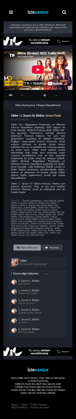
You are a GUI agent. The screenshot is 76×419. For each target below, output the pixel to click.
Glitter (61, 200)
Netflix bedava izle (20, 230)
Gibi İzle (31, 393)
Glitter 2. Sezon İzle (29, 205)
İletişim (14, 404)
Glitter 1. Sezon (19, 203)
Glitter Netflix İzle (47, 214)
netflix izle (54, 232)
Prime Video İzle (37, 387)
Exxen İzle (30, 384)
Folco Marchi (49, 200)
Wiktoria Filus (38, 235)
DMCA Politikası (19, 407)
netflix (57, 228)
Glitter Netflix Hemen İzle (24, 214)
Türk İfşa (31, 390)
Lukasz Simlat (56, 226)
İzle (38, 12)
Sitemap (51, 393)
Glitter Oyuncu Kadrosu (50, 221)
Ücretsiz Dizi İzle (18, 390)
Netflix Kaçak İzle (20, 235)
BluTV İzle (41, 384)
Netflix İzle (19, 384)
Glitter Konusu (42, 210)
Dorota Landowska (32, 200)
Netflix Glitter (54, 230)
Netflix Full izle (38, 230)
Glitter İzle (43, 207)
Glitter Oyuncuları (20, 223)
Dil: (11, 95)
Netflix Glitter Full (20, 232)
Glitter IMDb (30, 207)
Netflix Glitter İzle (39, 232)
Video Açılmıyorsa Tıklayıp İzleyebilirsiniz (38, 105)
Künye (24, 404)
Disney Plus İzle (53, 387)
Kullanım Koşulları (39, 407)
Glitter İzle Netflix (25, 210)
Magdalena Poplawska (22, 228)
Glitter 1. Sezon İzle (38, 203)
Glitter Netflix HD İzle (53, 212)
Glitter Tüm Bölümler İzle (43, 223)
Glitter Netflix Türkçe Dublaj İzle (36, 220)
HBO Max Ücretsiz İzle (47, 390)
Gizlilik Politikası (38, 404)
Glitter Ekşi (16, 207)
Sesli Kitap (41, 393)
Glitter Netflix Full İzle (30, 212)
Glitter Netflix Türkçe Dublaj (39, 219)
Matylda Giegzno (44, 228)
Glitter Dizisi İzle (49, 205)
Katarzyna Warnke (38, 226)
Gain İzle (51, 384)
